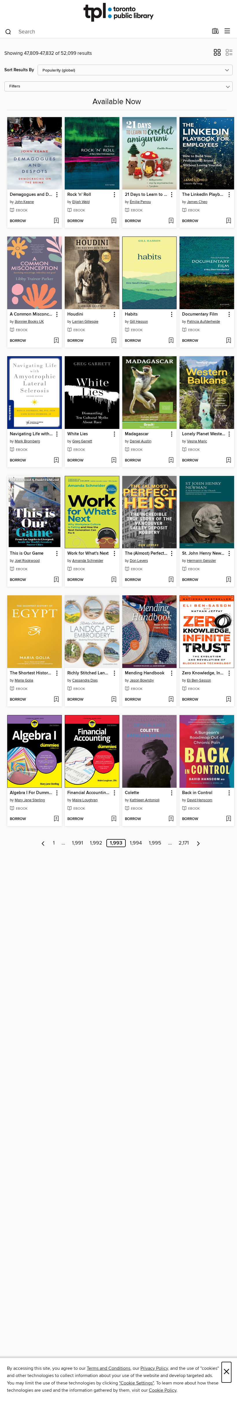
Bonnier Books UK (29, 321)
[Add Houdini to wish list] (113, 341)
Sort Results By (19, 70)
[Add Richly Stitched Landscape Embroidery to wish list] (113, 700)
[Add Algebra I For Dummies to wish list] (56, 819)
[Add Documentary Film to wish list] (228, 341)
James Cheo (197, 202)
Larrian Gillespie (85, 321)
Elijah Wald (81, 202)
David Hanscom (199, 800)
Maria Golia (24, 680)
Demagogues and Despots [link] (32, 194)
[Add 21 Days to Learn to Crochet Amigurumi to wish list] (171, 221)
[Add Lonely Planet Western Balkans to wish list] (228, 460)
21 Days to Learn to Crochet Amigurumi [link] (147, 194)
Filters (14, 86)
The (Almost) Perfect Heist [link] (147, 553)
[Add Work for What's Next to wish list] (113, 580)
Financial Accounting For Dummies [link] (89, 793)
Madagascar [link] (137, 434)
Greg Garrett (82, 441)
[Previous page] (43, 843)
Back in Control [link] (197, 793)
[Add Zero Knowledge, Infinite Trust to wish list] (228, 700)
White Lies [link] (77, 434)
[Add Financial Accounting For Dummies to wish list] (113, 819)
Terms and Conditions (108, 1368)
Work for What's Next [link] (88, 553)
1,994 (136, 843)
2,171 (184, 843)
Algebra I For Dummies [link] (32, 793)
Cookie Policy (162, 1390)
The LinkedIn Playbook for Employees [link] (204, 194)
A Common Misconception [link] (32, 314)
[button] (217, 54)
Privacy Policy (154, 1368)
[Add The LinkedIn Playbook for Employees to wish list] (228, 221)
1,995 (155, 843)
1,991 (77, 843)
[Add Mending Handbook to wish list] (171, 700)
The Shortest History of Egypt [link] (32, 673)
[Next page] (198, 843)
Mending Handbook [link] (144, 673)
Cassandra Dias (85, 680)
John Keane (24, 202)
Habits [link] (131, 314)
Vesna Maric (197, 441)
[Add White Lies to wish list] (113, 460)
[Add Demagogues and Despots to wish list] (56, 221)
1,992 (96, 843)
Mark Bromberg (27, 441)
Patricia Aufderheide (203, 321)
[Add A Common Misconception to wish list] (56, 341)
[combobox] (106, 32)
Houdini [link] (75, 314)
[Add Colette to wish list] (171, 819)
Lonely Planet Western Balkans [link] (204, 434)
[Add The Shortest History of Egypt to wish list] (56, 700)
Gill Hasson (139, 321)
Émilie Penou (140, 202)
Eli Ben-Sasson (199, 680)
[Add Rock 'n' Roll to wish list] (113, 221)
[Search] (8, 31)
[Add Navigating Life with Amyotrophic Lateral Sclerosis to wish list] (56, 460)
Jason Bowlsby (142, 680)
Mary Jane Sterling (30, 800)
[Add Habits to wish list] (171, 341)
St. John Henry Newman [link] (204, 553)
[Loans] (215, 32)
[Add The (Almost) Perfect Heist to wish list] (171, 580)
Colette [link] (132, 793)
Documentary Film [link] (200, 314)
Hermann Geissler (201, 560)
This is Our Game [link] (26, 553)
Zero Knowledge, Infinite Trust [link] (204, 673)
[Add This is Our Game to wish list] (56, 580)
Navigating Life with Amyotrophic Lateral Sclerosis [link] (32, 434)
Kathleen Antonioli (145, 800)
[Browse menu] (227, 31)
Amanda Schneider (87, 560)
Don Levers (139, 560)
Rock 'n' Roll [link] (79, 194)
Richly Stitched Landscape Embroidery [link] (89, 673)
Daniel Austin (140, 441)
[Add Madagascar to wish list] (171, 460)
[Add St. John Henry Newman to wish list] (228, 580)
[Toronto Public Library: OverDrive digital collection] (118, 12)
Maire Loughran (85, 800)
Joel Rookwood (27, 560)
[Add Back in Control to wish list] (228, 819)
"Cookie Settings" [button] (136, 1383)
